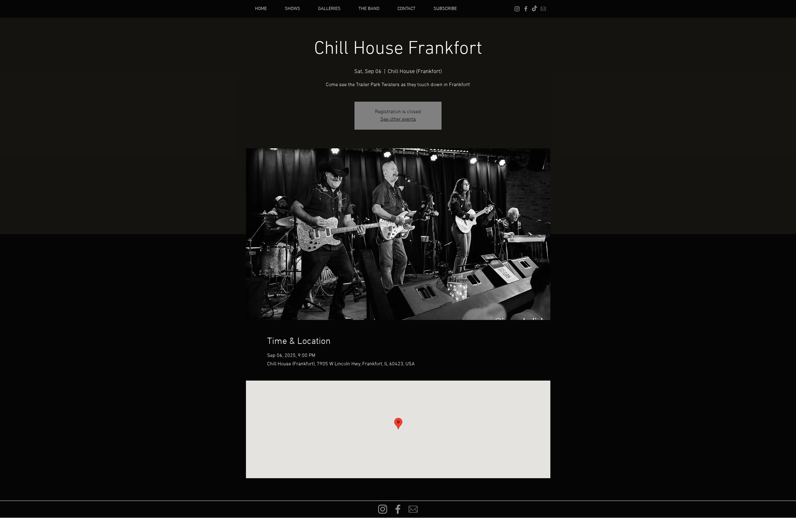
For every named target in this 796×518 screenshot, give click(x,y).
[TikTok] (534, 8)
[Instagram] (517, 8)
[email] (543, 8)
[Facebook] (525, 8)
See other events (398, 119)
